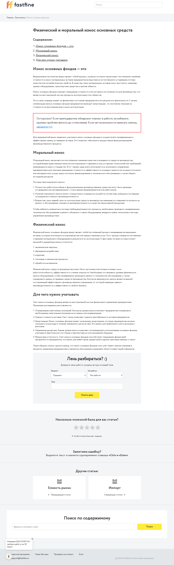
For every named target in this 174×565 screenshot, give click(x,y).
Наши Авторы (41, 554)
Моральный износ (46, 51)
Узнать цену (87, 395)
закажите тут (44, 127)
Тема (53, 382)
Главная (10, 17)
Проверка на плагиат (64, 554)
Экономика (20, 17)
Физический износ (47, 55)
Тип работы (92, 371)
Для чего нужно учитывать (52, 60)
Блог (81, 554)
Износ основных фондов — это (55, 46)
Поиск (149, 526)
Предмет (54, 371)
